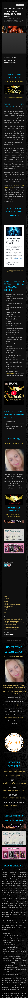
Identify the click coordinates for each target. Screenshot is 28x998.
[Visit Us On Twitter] (5, 566)
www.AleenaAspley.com (14, 775)
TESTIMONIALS (7, 49)
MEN (17, 34)
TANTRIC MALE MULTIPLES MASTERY (12, 40)
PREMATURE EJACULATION (10, 43)
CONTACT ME (16, 52)
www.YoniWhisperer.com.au (14, 790)
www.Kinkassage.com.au (14, 805)
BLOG (20, 49)
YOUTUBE (15, 49)
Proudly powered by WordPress (14, 640)
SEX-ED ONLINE (7, 52)
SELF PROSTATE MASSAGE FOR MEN (13, 621)
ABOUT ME (11, 34)
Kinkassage (9, 373)
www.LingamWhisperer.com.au (14, 783)
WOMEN (6, 37)
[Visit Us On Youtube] (9, 566)
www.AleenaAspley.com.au (14, 717)
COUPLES (12, 37)
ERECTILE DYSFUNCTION (9, 46)
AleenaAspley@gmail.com (16, 705)
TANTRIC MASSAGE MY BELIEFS (11, 629)
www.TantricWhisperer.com (14, 798)
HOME (5, 34)
